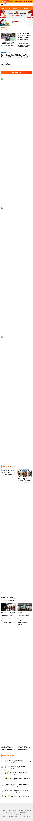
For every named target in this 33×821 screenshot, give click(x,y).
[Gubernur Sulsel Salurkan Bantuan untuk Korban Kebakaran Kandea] (25, 681)
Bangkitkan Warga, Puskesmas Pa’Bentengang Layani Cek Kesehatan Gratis (18, 761)
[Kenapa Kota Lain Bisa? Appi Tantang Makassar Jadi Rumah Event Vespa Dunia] (8, 607)
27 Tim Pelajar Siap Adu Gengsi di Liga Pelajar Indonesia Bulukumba (24, 480)
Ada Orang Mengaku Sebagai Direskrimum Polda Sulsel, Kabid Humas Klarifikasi (8, 64)
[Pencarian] (31, 4)
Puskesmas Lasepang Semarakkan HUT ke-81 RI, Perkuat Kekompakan (8, 599)
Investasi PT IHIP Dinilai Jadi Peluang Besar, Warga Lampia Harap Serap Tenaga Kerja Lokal (7, 43)
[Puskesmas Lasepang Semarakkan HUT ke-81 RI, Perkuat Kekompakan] (8, 532)
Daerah (3, 52)
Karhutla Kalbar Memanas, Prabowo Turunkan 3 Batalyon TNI (8, 747)
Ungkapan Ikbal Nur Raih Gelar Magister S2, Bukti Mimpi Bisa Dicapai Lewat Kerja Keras (17, 785)
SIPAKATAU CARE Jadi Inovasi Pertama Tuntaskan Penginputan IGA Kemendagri (17, 773)
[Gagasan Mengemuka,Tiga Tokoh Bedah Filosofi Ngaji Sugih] (25, 607)
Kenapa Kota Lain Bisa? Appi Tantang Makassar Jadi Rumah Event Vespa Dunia (8, 614)
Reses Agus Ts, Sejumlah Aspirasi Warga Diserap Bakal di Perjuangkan (16, 791)
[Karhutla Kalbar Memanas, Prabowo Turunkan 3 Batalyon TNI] (8, 681)
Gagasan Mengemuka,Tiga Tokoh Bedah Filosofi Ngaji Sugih (25, 614)
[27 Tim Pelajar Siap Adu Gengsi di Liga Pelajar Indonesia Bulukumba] (25, 473)
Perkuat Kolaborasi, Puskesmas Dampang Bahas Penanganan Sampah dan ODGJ (17, 797)
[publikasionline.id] (10, 4)
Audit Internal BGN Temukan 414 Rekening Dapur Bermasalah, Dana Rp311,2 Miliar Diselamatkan (24, 45)
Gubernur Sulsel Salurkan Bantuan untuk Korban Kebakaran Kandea (25, 747)
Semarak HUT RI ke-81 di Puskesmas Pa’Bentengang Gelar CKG (15, 767)
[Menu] (2, 4)
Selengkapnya (16, 72)
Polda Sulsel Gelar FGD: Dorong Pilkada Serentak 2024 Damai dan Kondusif (15, 56)
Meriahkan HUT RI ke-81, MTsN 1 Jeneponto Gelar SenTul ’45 (17, 779)
